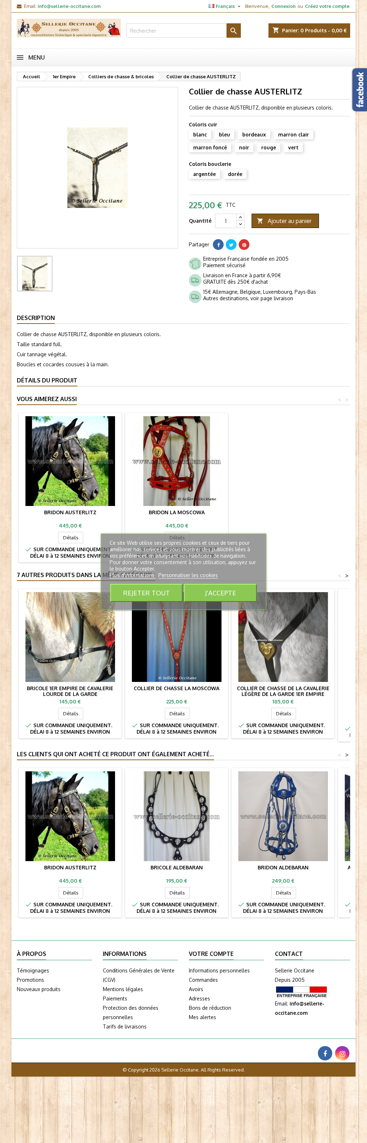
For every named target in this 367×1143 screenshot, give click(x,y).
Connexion (283, 6)
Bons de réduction (210, 1008)
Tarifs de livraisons (125, 1026)
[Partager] (218, 244)
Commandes (203, 980)
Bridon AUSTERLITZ (70, 512)
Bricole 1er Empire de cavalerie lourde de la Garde (70, 691)
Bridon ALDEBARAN (283, 867)
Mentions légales (123, 989)
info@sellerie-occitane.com (69, 6)
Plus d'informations (133, 575)
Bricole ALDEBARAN (177, 867)
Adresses (199, 998)
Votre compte (211, 953)
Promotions (30, 980)
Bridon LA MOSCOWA (177, 512)
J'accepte (220, 593)
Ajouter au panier (284, 220)
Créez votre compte (327, 6)
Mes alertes (202, 1017)
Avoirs (196, 989)
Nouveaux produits (39, 989)
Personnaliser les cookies (188, 575)
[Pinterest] (244, 244)
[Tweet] (231, 244)
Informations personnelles (219, 970)
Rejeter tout (146, 593)
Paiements (115, 998)
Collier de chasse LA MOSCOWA (176, 688)
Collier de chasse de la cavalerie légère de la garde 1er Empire (283, 691)
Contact (289, 953)
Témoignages (33, 970)
